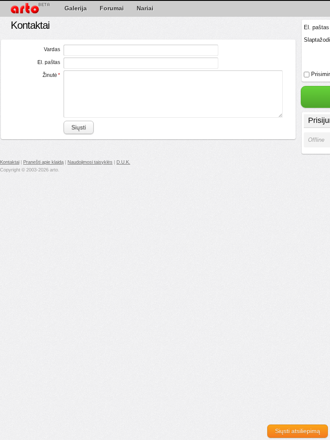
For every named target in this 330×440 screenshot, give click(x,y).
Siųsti (78, 127)
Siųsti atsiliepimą (297, 431)
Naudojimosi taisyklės (90, 162)
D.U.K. (123, 162)
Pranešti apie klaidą (43, 162)
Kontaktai (9, 162)
